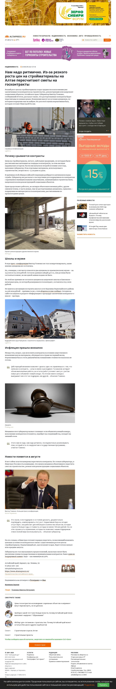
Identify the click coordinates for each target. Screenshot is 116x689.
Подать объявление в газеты (81, 664)
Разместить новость (86, 234)
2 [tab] (108, 130)
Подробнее (89, 685)
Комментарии (40, 645)
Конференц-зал (32, 657)
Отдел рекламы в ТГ (78, 657)
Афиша (73, 666)
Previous (79, 108)
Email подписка (76, 668)
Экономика (72, 36)
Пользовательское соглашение (56, 658)
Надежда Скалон (12, 585)
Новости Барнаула (41, 36)
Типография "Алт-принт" (36, 659)
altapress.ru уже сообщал (51, 291)
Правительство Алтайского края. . (19, 574)
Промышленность (92, 36)
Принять (103, 685)
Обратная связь (55, 655)
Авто (81, 36)
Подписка (30, 655)
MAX (85, 675)
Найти (107, 40)
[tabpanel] (94, 117)
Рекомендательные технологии (78, 660)
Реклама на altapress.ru (79, 655)
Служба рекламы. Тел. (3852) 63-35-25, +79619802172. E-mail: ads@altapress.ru (81, 672)
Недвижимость (59, 36)
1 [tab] (106, 130)
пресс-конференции (19, 264)
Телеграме (34, 580)
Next (109, 108)
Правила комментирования (59, 661)
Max (44, 580)
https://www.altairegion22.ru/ (17, 571)
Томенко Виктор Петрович (23, 590)
